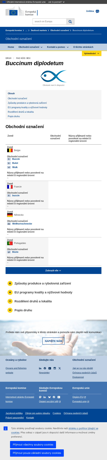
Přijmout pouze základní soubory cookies (37, 452)
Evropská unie (79, 401)
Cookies (57, 413)
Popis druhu (14, 116)
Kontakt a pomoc (56, 47)
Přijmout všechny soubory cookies (33, 444)
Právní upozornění (15, 418)
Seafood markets (39, 30)
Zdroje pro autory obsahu (37, 413)
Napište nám (53, 341)
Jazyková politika (14, 413)
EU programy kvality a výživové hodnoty (27, 107)
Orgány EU (77, 397)
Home (11, 47)
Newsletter (44, 373)
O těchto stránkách (83, 47)
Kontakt (30, 418)
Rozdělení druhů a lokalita (21, 112)
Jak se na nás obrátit (82, 368)
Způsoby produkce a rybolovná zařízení (27, 103)
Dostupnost (78, 377)
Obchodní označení (59, 30)
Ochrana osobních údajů (84, 373)
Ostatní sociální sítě (48, 401)
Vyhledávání (70, 21)
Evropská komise (14, 30)
